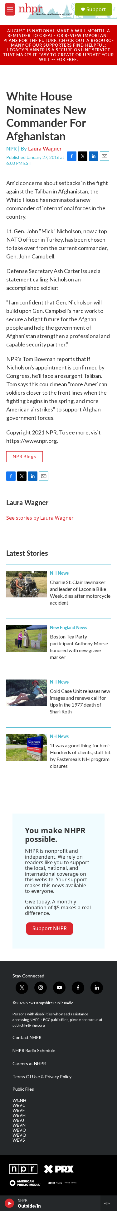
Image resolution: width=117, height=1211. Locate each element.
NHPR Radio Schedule (33, 1050)
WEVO (19, 1130)
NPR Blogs (24, 456)
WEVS (18, 1140)
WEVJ (18, 1120)
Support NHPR (49, 928)
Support (96, 9)
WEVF (18, 1110)
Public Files (23, 1089)
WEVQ (19, 1135)
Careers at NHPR (29, 1063)
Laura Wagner (44, 148)
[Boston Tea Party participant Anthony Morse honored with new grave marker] (26, 638)
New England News (68, 627)
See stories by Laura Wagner (40, 517)
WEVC (19, 1105)
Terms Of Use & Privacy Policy (41, 1076)
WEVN (19, 1125)
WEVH (19, 1115)
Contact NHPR (26, 1037)
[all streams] (108, 1203)
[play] (9, 1203)
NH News (59, 573)
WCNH (19, 1100)
